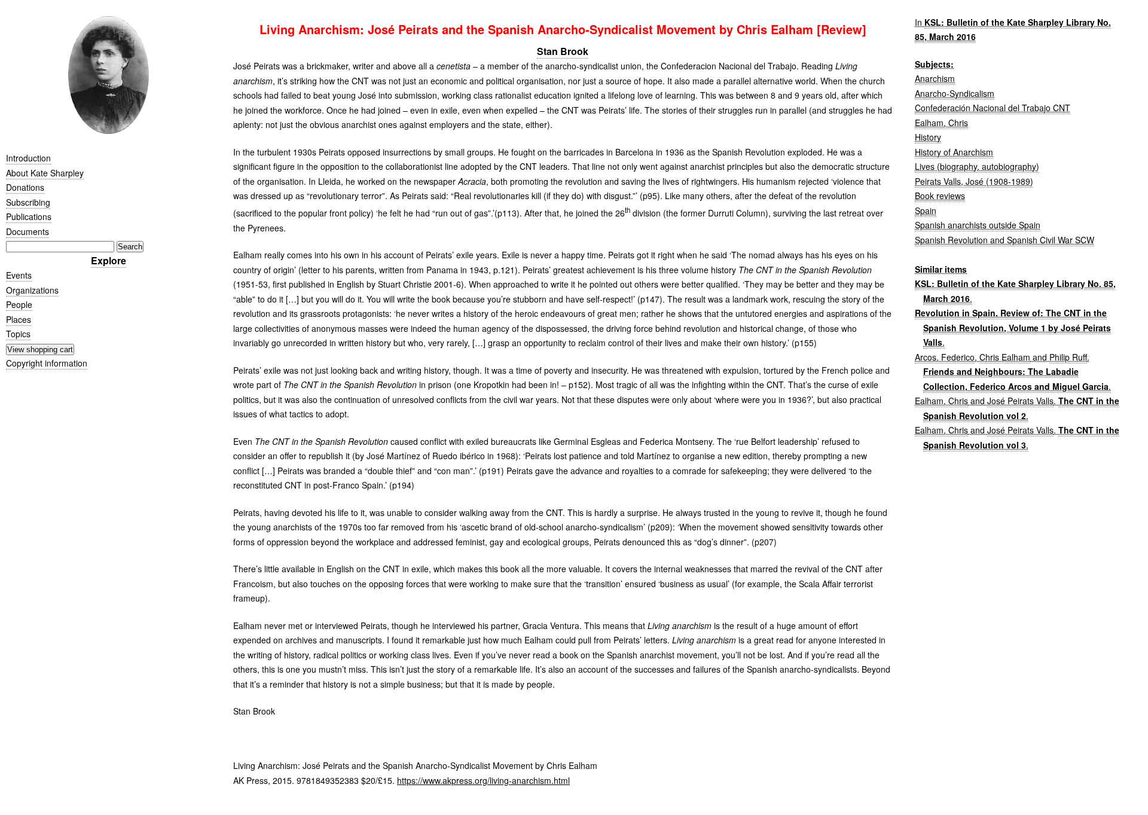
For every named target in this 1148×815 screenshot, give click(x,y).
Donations (25, 187)
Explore (108, 260)
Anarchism (935, 78)
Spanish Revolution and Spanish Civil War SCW (1004, 240)
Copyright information (46, 363)
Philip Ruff (1068, 357)
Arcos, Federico (945, 357)
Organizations (32, 290)
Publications (28, 216)
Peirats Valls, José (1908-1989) (974, 181)
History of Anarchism (954, 152)
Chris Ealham (1004, 357)
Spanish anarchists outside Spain (977, 225)
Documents (27, 231)
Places (18, 319)
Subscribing (28, 202)
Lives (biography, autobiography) (977, 166)
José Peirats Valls (1020, 401)
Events (19, 275)
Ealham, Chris (941, 123)
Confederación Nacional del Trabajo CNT (992, 108)
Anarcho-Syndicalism (954, 93)
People (19, 304)
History (928, 137)
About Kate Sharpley (45, 173)
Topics (18, 334)
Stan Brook (562, 51)
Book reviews (940, 196)
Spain (925, 210)
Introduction (28, 158)
